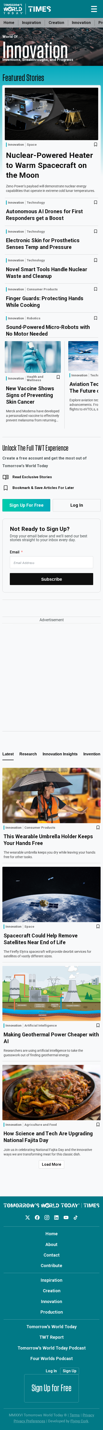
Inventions (93, 754)
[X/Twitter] (28, 1217)
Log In (76, 505)
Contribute (51, 1265)
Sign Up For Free (26, 505)
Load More (51, 1164)
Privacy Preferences (29, 1421)
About (51, 1244)
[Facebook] (37, 1217)
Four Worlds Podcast (51, 1358)
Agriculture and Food (40, 1124)
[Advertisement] (51, 677)
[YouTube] (66, 1217)
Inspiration (31, 22)
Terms (75, 1415)
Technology (36, 202)
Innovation (81, 22)
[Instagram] (47, 1217)
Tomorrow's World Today (51, 1326)
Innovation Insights (60, 754)
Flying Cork (79, 1421)
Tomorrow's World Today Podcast (51, 1347)
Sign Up (69, 1371)
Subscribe (51, 579)
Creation (56, 22)
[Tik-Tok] (76, 1217)
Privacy (88, 1415)
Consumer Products (42, 289)
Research (28, 754)
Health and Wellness (35, 378)
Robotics (33, 318)
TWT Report (51, 1337)
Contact (52, 1255)
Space (32, 144)
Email (14, 552)
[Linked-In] (56, 1217)
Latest (8, 754)
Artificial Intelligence (40, 1025)
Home (9, 22)
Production (51, 1312)
